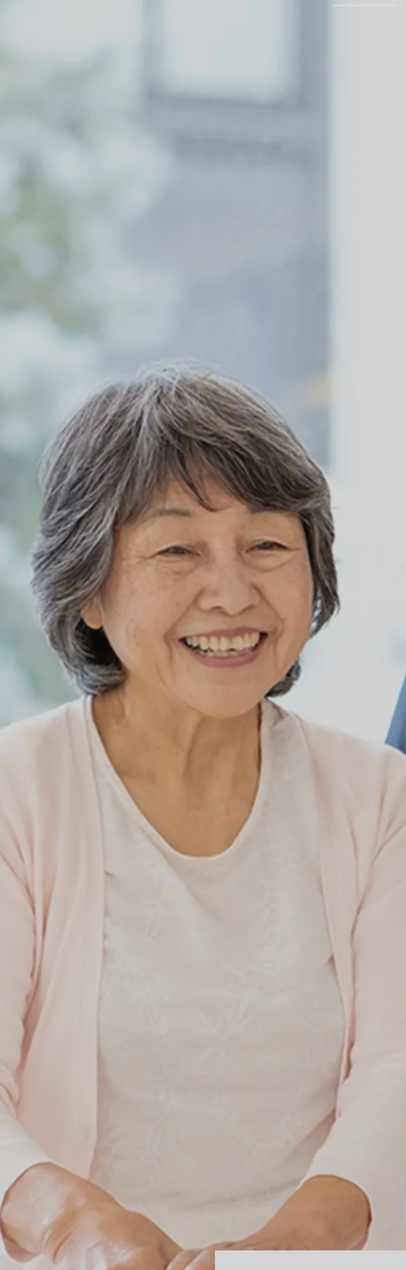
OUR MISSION (339, 5)
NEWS (374, 5)
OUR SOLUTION (353, 5)
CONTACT (392, 5)
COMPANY (365, 5)
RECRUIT (382, 5)
